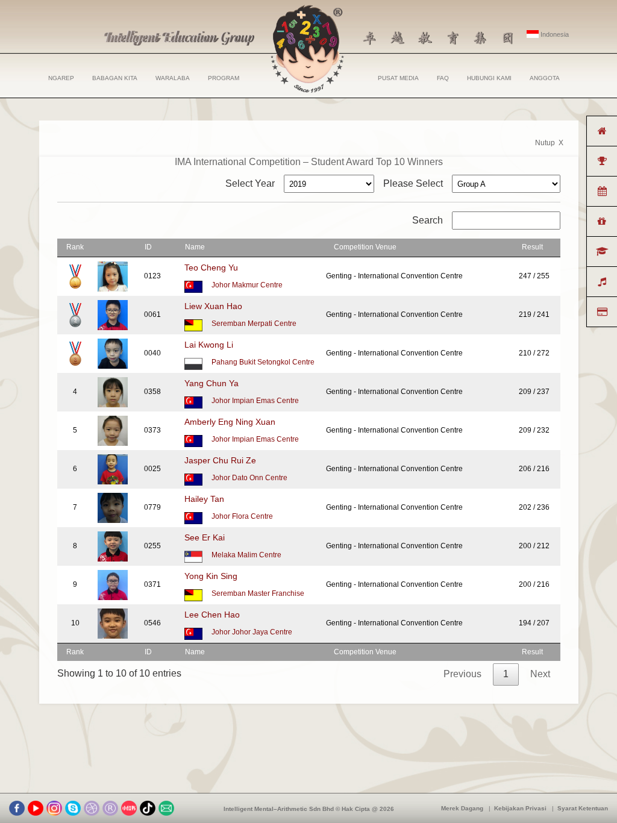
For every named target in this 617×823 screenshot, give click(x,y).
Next (540, 674)
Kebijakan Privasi (520, 808)
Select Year (250, 183)
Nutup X (549, 143)
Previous (462, 674)
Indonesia (554, 34)
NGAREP (61, 78)
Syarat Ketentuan (582, 808)
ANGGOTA (545, 78)
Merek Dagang (462, 808)
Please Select (413, 183)
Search (427, 220)
